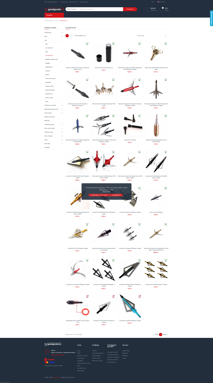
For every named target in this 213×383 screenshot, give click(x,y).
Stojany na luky (49, 86)
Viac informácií (106, 191)
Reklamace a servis (97, 360)
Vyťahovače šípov (50, 90)
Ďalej (165, 335)
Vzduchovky (48, 32)
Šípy (46, 51)
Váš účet (125, 345)
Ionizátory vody (49, 132)
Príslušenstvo (49, 94)
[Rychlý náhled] (67, 42)
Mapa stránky (80, 370)
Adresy (124, 358)
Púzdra (47, 74)
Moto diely (47, 143)
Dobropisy (125, 355)
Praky (46, 140)
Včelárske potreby (49, 124)
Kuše (46, 36)
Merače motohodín (50, 117)
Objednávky (125, 353)
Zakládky (47, 63)
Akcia (78, 365)
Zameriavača (48, 113)
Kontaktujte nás (84, 2)
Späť (155, 335)
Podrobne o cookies (82, 355)
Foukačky (47, 147)
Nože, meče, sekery (50, 128)
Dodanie (94, 350)
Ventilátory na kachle (50, 105)
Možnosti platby (96, 355)
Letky (46, 101)
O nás (78, 350)
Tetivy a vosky (49, 97)
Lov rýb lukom (49, 48)
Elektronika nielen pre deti (51, 109)
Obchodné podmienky (98, 353)
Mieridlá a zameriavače (51, 59)
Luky (46, 40)
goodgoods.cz (56, 377)
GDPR (78, 353)
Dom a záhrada (49, 136)
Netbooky (47, 120)
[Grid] (67, 35)
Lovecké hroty (49, 55)
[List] (71, 35)
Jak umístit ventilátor (113, 357)
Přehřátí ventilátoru (112, 359)
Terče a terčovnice (50, 78)
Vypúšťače (48, 82)
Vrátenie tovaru (96, 358)
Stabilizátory (48, 67)
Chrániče (47, 71)
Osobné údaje (126, 350)
